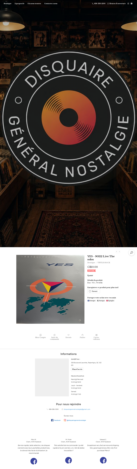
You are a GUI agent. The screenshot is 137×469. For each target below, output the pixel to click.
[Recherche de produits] (131, 252)
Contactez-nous (50, 3)
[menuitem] (116, 251)
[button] (93, 291)
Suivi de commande (54, 338)
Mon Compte (40, 337)
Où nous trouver (34, 3)
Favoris (68, 337)
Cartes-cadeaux (96, 338)
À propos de (19, 3)
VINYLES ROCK (103, 263)
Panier (82, 337)
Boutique (7, 3)
